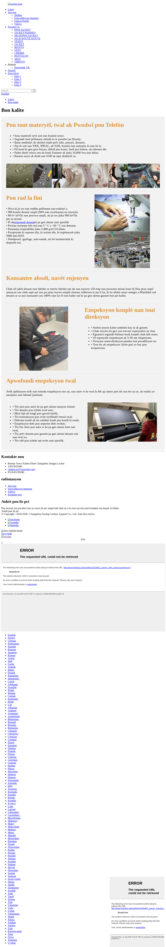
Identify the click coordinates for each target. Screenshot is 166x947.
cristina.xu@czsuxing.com (21, 469)
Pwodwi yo (14, 26)
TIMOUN (19, 61)
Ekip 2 (17, 79)
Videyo (18, 24)
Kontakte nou (15, 494)
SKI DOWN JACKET (26, 35)
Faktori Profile (21, 21)
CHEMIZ (19, 53)
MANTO (19, 47)
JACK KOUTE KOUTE (27, 38)
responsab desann (24, 222)
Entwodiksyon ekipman (26, 18)
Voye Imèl (6, 533)
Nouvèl (11, 70)
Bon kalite (13, 102)
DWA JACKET (22, 29)
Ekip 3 (17, 82)
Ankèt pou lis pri (9, 511)
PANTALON (21, 56)
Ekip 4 (17, 85)
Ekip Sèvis (13, 73)
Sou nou (12, 12)
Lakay (11, 9)
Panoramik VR (22, 67)
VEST (17, 50)
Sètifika (18, 15)
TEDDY (18, 41)
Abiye (17, 58)
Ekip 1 (17, 76)
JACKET (19, 44)
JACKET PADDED (25, 32)
